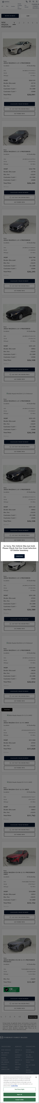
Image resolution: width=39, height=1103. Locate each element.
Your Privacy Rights (19, 1089)
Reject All (19, 1094)
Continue (19, 556)
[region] (19, 1088)
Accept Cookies (19, 1099)
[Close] (36, 1077)
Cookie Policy (14, 1085)
